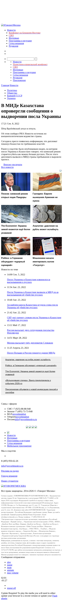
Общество (12, 93)
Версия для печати (13, 164)
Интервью (14, 38)
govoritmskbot (19, 414)
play (9, 562)
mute (9, 567)
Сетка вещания (16, 43)
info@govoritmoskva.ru (26, 419)
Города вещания (9, 476)
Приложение (19, 80)
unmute (10, 570)
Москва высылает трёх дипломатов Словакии (30, 343)
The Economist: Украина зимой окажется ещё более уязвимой (30, 373)
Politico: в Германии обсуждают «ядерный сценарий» (31, 365)
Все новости (7, 167)
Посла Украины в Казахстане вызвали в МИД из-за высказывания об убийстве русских (32, 293)
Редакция (13, 46)
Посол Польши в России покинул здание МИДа (31, 353)
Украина (11, 98)
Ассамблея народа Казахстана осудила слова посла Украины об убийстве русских (32, 306)
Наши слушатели (9, 481)
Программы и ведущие (20, 40)
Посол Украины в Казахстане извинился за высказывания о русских (28, 280)
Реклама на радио (10, 471)
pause (9, 565)
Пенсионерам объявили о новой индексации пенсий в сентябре (31, 391)
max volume (12, 573)
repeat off (11, 588)
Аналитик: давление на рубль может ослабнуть (28, 359)
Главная (5, 85)
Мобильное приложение (19, 446)
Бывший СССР (14, 95)
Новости (11, 30)
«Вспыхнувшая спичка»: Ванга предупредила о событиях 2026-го (28, 382)
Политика (12, 90)
